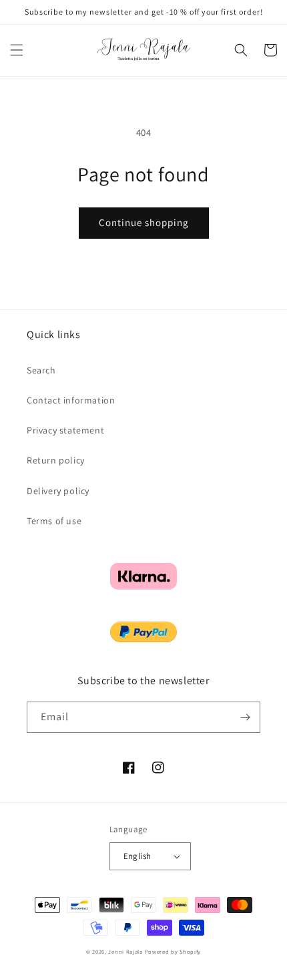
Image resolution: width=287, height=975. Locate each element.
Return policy (56, 460)
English (137, 856)
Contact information (71, 400)
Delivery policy (58, 491)
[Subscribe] (245, 717)
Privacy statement (65, 430)
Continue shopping (144, 222)
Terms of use (54, 521)
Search (41, 370)
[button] (16, 50)
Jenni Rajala (125, 951)
